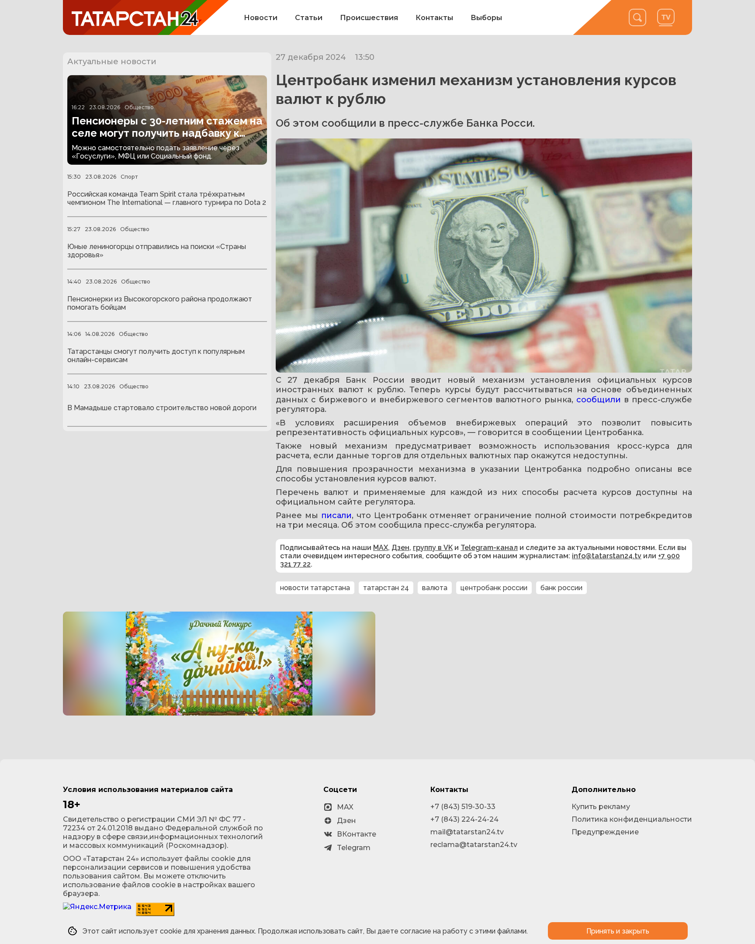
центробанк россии (494, 588)
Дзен (400, 547)
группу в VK (433, 547)
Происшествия (369, 18)
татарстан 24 (386, 588)
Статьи (308, 18)
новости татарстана (315, 588)
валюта (434, 588)
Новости (260, 18)
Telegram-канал (489, 547)
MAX (380, 547)
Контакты (434, 18)
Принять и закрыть (617, 931)
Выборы (486, 18)
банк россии (561, 588)
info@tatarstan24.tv (606, 556)
